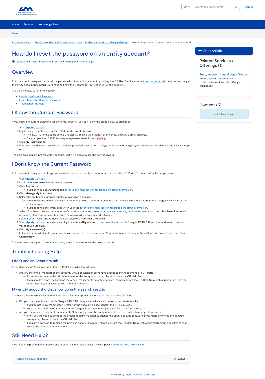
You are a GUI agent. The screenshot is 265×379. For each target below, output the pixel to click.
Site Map (149, 374)
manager (70, 61)
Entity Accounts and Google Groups (106, 42)
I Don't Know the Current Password (39, 100)
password (22, 61)
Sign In (248, 7)
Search (17, 33)
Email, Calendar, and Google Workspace (58, 42)
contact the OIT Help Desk (128, 344)
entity (58, 61)
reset (35, 61)
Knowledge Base (48, 24)
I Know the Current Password (36, 96)
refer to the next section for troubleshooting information (98, 189)
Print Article (212, 51)
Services (29, 24)
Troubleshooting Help (31, 103)
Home (15, 24)
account (46, 61)
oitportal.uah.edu (156, 81)
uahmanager (87, 61)
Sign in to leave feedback (32, 358)
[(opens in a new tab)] (26, 11)
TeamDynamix (133, 374)
